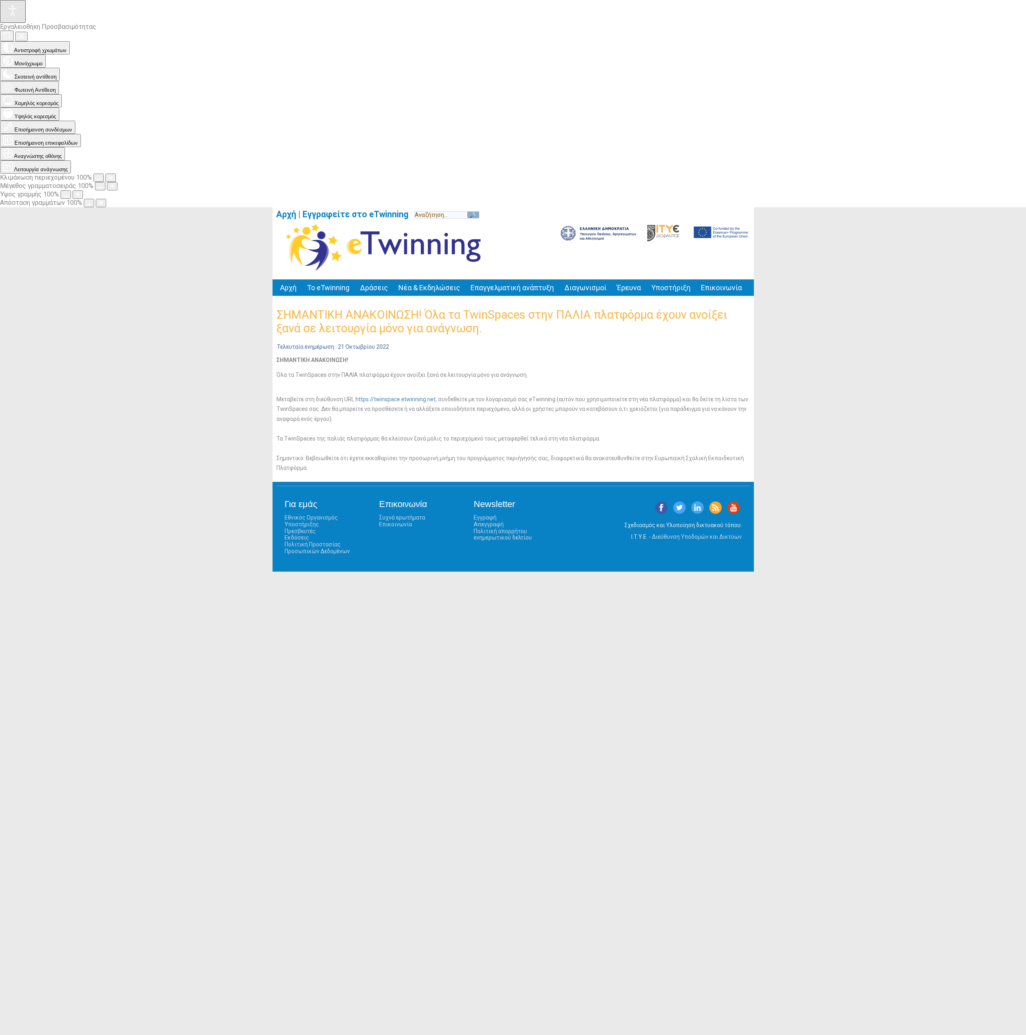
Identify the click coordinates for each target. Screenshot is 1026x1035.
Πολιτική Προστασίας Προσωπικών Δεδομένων (317, 547)
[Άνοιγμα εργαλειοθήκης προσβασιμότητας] (13, 11)
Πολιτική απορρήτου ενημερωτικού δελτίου (503, 534)
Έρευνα (629, 287)
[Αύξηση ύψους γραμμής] (78, 194)
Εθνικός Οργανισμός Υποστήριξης (311, 521)
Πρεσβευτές (300, 531)
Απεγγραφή (489, 524)
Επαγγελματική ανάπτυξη (512, 287)
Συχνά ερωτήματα (402, 517)
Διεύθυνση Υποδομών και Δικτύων (697, 537)
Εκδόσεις (297, 537)
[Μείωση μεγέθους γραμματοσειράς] (100, 186)
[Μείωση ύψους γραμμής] (66, 194)
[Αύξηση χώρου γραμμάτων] (101, 203)
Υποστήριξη (671, 287)
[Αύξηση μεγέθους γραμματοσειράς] (112, 186)
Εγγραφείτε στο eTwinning (358, 214)
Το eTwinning (328, 287)
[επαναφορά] (7, 35)
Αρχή (286, 214)
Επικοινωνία (721, 287)
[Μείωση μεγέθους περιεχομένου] (98, 178)
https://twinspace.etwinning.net (395, 399)
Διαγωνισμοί (585, 287)
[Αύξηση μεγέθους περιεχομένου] (110, 178)
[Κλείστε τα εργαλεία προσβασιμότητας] (21, 36)
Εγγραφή (485, 517)
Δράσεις (374, 287)
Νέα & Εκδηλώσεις (429, 287)
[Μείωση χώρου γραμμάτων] (89, 203)
